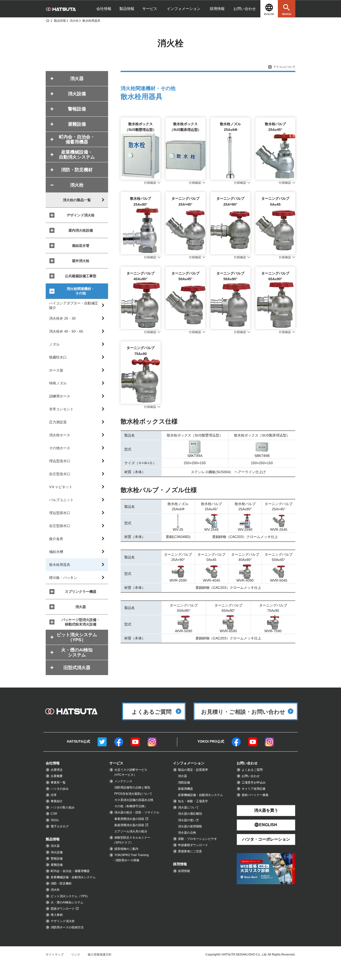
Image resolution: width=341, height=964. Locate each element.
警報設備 (57, 858)
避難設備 (57, 865)
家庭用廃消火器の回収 (129, 825)
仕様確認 (150, 182)
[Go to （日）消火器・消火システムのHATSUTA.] (47, 20)
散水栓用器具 (59, 565)
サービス (149, 8)
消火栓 (55, 889)
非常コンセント (61, 409)
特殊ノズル (58, 383)
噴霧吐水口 (58, 357)
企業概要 (57, 776)
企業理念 (57, 770)
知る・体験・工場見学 (193, 801)
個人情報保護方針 (100, 954)
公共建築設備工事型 (80, 276)
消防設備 (184, 782)
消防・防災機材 (61, 883)
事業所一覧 (58, 782)
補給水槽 (56, 552)
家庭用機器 (185, 788)
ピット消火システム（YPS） (70, 896)
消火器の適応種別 (190, 813)
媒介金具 (56, 539)
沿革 (54, 795)
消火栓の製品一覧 (77, 200)
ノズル (54, 344)
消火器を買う (266, 810)
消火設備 (57, 852)
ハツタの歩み (60, 788)
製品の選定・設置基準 (193, 770)
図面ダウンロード (63, 908)
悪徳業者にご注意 (190, 851)
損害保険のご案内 (126, 849)
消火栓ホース (59, 435)
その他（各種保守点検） (130, 806)
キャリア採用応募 (254, 788)
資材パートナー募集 (255, 795)
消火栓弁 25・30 (62, 318)
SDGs (55, 820)
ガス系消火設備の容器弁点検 (133, 800)
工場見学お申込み (254, 782)
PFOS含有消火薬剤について (133, 793)
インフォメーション (183, 8)
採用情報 (217, 8)
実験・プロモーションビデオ (197, 839)
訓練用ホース (59, 396)
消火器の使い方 (188, 820)
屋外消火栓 (80, 261)
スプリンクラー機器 (80, 592)
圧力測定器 (58, 422)
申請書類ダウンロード (193, 845)
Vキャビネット (60, 487)
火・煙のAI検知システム (67, 902)
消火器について (188, 807)
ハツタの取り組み (63, 807)
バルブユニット (61, 500)
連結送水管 (80, 246)
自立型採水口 (59, 526)
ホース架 (56, 370)
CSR (54, 813)
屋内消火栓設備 (80, 230)
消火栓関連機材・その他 (81, 291)
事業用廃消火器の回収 (129, 819)
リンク (75, 954)
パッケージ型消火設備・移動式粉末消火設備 (80, 622)
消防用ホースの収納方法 (67, 927)
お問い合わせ (244, 8)
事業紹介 (57, 801)
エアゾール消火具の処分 (130, 831)
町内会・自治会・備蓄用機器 (70, 871)
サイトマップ (55, 954)
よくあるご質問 (252, 770)
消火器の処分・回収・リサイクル (136, 812)
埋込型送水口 (59, 461)
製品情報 (126, 8)
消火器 (80, 607)
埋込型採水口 (59, 513)
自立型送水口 (59, 474)
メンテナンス (123, 781)
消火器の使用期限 (190, 826)
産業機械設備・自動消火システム (73, 877)
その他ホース (59, 448)
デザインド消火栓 (81, 215)
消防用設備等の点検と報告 (132, 787)
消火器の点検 (187, 832)
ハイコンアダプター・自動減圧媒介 (73, 305)
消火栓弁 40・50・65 (66, 331)
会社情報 (103, 8)
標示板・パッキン (63, 578)
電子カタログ (60, 826)
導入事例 (57, 915)
